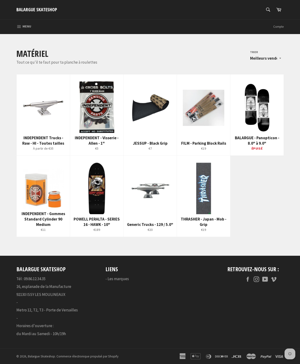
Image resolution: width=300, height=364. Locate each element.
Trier (254, 52)
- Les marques (117, 278)
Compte (278, 27)
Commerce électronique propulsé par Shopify (87, 356)
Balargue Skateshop (36, 9)
